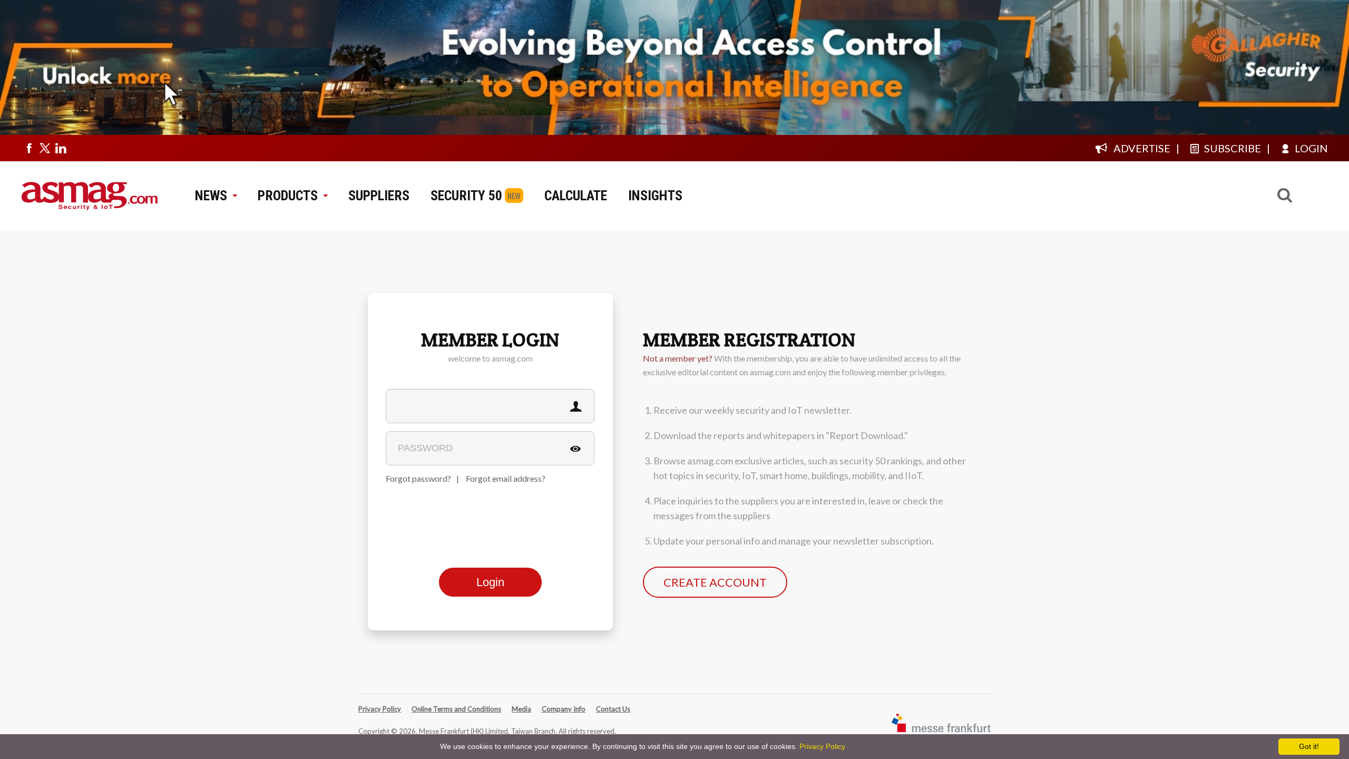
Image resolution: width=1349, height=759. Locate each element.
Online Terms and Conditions (456, 709)
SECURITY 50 (466, 195)
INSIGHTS (655, 195)
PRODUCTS (288, 195)
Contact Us (613, 709)
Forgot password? (418, 478)
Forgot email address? (505, 478)
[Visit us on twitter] (45, 148)
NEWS (211, 195)
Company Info (563, 709)
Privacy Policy (379, 709)
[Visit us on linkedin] (60, 148)
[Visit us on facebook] (29, 148)
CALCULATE (575, 195)
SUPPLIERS (378, 195)
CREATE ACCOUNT (715, 582)
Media (521, 709)
